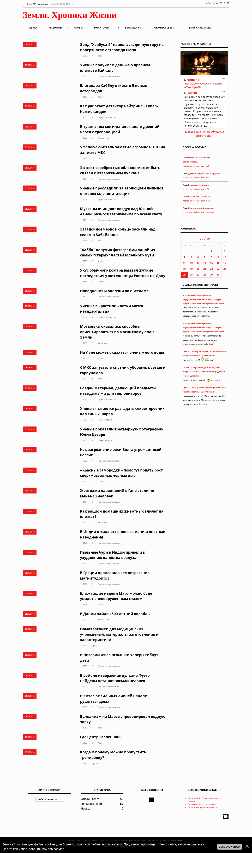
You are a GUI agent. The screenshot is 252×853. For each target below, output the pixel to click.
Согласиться (229, 846)
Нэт (207, 177)
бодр (208, 316)
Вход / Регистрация (37, 3)
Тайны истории (105, 419)
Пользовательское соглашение (202, 804)
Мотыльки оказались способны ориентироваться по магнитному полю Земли (117, 332)
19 (191, 268)
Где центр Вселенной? (100, 736)
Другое (101, 281)
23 (218, 268)
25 (184, 274)
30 (218, 274)
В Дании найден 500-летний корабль (115, 613)
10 (224, 257)
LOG (207, 166)
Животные (102, 343)
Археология (103, 138)
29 (211, 274)
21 (204, 268)
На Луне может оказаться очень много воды (122, 352)
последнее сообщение (193, 166)
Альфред (203, 404)
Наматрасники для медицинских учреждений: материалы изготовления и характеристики (119, 634)
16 (218, 263)
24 (224, 268)
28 (204, 274)
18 (184, 268)
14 (204, 263)
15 (211, 263)
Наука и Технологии (107, 117)
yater (208, 201)
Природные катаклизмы (109, 76)
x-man (216, 380)
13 (198, 263)
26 (191, 274)
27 (198, 274)
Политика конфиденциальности (203, 807)
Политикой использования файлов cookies (33, 849)
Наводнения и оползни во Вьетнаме (114, 290)
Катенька (210, 212)
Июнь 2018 (204, 239)
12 (191, 263)
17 (224, 263)
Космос (101, 55)
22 (211, 268)
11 (184, 263)
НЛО (100, 158)
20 (198, 268)
